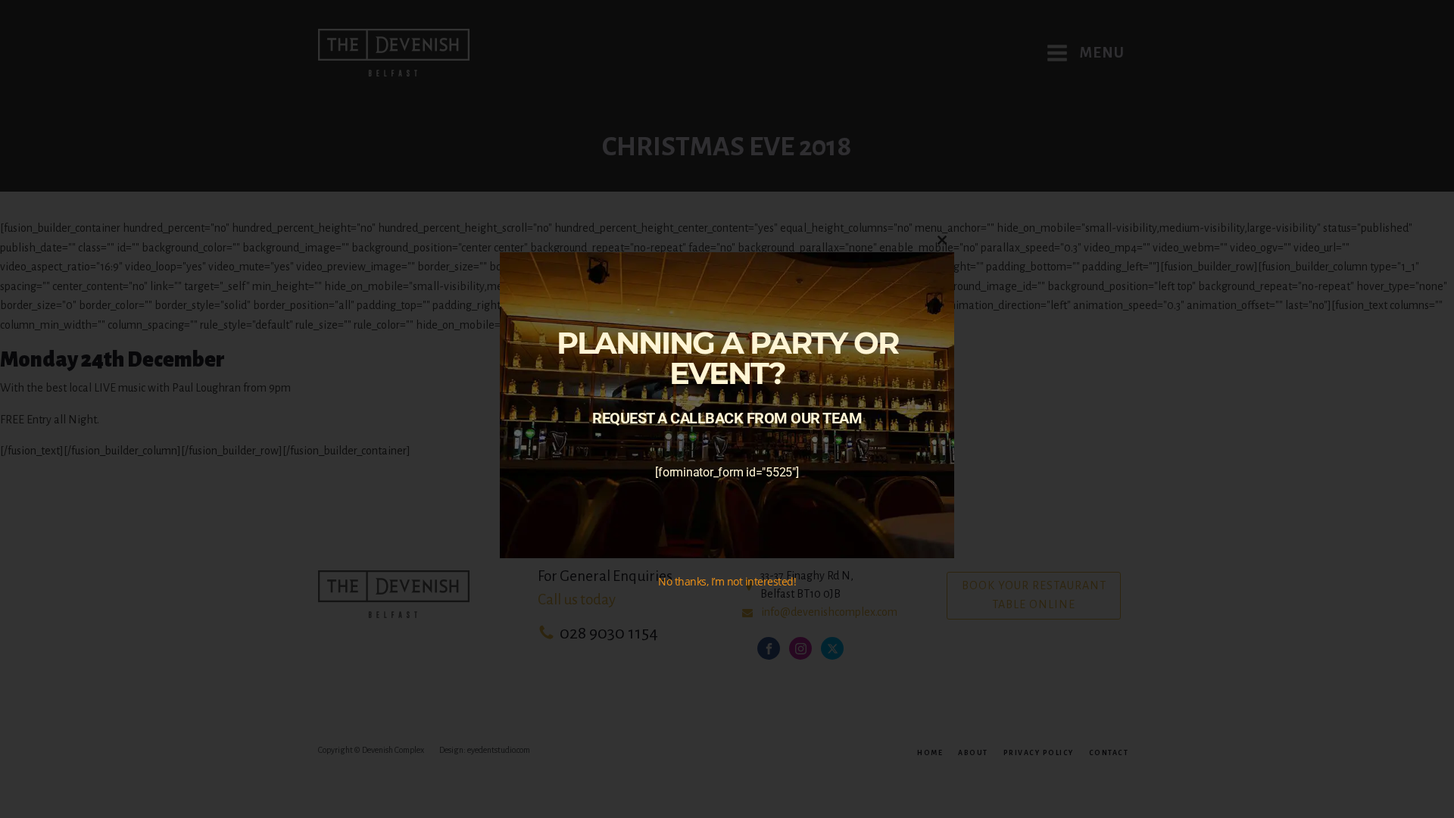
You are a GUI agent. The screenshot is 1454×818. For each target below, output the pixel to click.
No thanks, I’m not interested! (727, 581)
